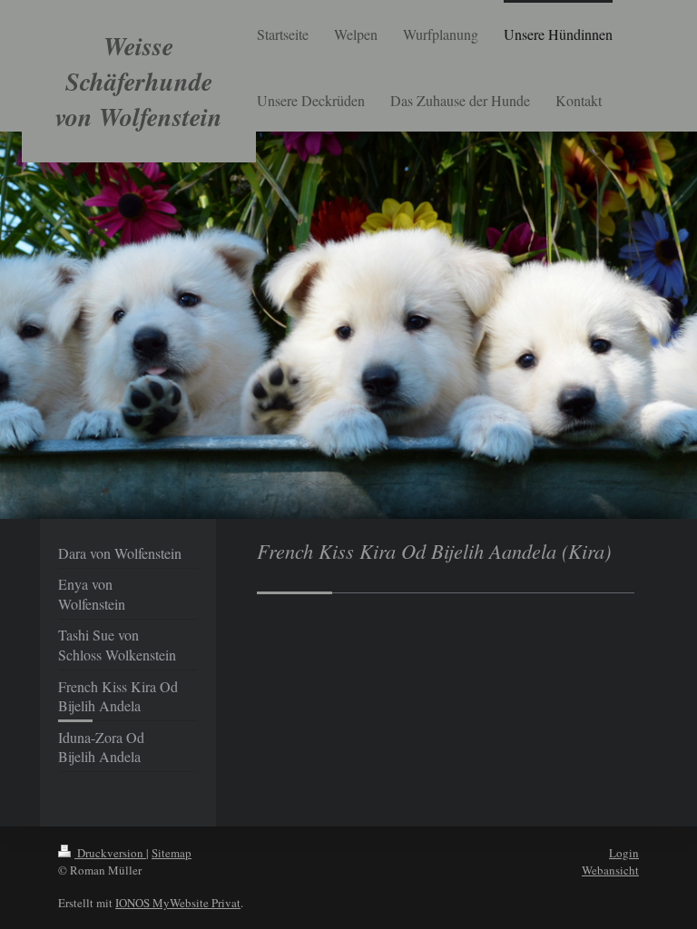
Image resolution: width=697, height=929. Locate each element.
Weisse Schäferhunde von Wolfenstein (138, 81)
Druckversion (110, 853)
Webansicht (610, 870)
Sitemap (171, 853)
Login (624, 853)
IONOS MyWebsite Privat (178, 903)
